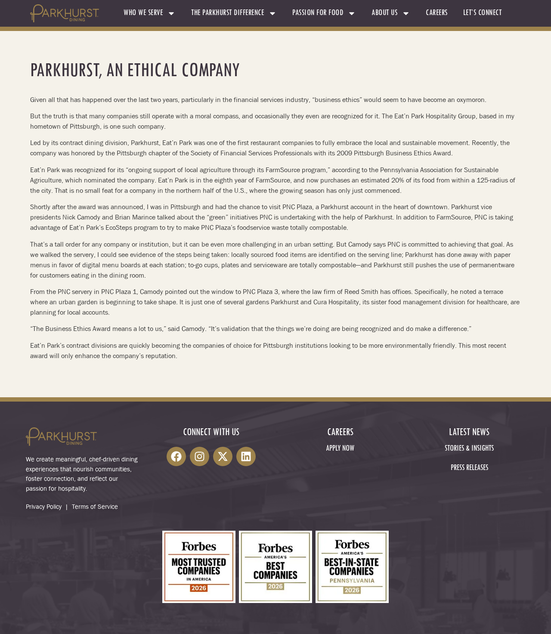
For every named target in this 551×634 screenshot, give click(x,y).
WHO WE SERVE (143, 13)
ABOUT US (384, 13)
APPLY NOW (340, 448)
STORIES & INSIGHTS (469, 448)
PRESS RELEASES (469, 468)
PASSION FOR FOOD (317, 13)
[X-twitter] (222, 456)
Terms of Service (95, 506)
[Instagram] (199, 456)
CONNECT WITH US (211, 432)
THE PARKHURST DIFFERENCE (227, 13)
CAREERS (437, 13)
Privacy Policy (44, 506)
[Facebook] (176, 456)
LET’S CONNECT (482, 13)
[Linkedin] (246, 456)
